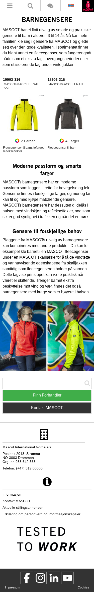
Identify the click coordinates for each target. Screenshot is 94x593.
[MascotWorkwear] (27, 578)
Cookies (83, 587)
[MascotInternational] (67, 578)
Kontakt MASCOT (47, 408)
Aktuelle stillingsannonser (23, 507)
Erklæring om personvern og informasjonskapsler (41, 514)
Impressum (12, 587)
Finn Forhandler (47, 395)
